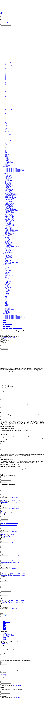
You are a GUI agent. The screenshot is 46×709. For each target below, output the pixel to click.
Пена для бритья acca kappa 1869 (6, 536)
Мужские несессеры (9, 113)
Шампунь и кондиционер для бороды (12, 63)
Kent (6, 148)
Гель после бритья (8, 33)
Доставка (4, 4)
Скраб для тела (8, 97)
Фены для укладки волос (9, 86)
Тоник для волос (8, 81)
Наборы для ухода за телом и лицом (12, 99)
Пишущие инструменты (9, 108)
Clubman (6, 133)
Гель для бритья (8, 32)
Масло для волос (8, 75)
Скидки (4, 8)
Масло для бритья (8, 44)
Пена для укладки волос (9, 82)
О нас (4, 2)
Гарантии (4, 6)
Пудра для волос (8, 79)
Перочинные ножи (8, 110)
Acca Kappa (7, 135)
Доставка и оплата (6, 363)
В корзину (17, 497)
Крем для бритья (8, 29)
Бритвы (6, 34)
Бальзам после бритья (9, 49)
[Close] (0, 661)
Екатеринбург (3, 674)
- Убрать (14, 337)
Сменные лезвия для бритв (10, 42)
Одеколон (7, 101)
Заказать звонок (5, 19)
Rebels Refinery (8, 161)
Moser (6, 150)
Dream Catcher (7, 143)
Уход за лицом (7, 91)
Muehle (6, 122)
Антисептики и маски (9, 98)
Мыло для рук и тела (9, 96)
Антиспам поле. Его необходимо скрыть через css (9, 478)
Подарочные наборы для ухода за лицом (12, 171)
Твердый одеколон (8, 105)
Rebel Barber (7, 136)
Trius (6, 130)
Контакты (4, 10)
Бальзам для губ (8, 90)
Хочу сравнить (4, 337)
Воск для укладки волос (9, 70)
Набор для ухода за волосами (10, 68)
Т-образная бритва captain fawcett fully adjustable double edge (11, 602)
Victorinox (7, 157)
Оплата (4, 5)
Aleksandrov (7, 138)
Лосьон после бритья (9, 31)
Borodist (6, 119)
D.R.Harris (7, 129)
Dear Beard (7, 154)
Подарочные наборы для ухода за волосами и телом (15, 170)
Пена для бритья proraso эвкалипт (6, 513)
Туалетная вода (8, 104)
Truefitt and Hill (8, 140)
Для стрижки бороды (9, 59)
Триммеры (7, 85)
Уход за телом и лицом (7, 88)
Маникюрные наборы (9, 109)
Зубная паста (7, 94)
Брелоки (6, 114)
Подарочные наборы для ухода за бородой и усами (14, 169)
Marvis (6, 151)
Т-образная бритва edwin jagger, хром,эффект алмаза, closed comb (12, 575)
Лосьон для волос (8, 74)
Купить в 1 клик (12, 348)
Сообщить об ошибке (8, 654)
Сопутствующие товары (9, 51)
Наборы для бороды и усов (10, 61)
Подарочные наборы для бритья (11, 168)
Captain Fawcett (8, 125)
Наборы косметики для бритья (11, 47)
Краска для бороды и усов (10, 56)
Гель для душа (7, 93)
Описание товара (6, 362)
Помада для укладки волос (10, 78)
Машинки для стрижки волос (10, 84)
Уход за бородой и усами (7, 52)
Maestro (6, 163)
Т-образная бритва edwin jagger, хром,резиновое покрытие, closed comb (14, 588)
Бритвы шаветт (8, 35)
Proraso (6, 126)
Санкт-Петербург (3, 675)
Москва (2, 0)
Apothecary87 (7, 142)
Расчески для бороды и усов (10, 62)
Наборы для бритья (8, 39)
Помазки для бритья (9, 38)
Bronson (6, 127)
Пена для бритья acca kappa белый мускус (8, 548)
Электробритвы (8, 37)
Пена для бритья (8, 28)
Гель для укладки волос (9, 71)
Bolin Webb (7, 124)
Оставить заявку (4, 664)
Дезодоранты (7, 100)
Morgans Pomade (8, 131)
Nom (6, 153)
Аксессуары (5, 106)
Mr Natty (6, 152)
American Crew (8, 145)
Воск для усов (7, 60)
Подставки (7, 41)
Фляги (6, 112)
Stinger (6, 156)
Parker (6, 155)
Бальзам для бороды (9, 57)
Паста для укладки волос (9, 77)
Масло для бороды (8, 54)
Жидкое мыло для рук (9, 95)
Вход (2, 12)
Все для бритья (5, 26)
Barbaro (6, 139)
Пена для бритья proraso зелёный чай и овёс (8, 525)
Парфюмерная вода (8, 102)
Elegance (6, 144)
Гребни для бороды (8, 58)
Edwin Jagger (7, 121)
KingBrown (7, 146)
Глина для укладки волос (10, 72)
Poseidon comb (7, 137)
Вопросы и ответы (6, 3)
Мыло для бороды (8, 64)
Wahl (6, 149)
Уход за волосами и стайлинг (8, 65)
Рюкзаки (6, 111)
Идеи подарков (5, 166)
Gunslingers (7, 159)
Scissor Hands (7, 165)
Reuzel (6, 141)
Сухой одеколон (8, 103)
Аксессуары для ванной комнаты (11, 115)
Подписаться (4, 614)
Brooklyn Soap (7, 160)
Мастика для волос (8, 76)
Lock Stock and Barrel (9, 128)
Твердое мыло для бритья (10, 46)
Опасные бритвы (8, 36)
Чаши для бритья (8, 40)
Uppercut (6, 132)
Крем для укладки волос (9, 73)
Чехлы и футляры (8, 43)
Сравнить (10, 337)
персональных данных (16, 665)
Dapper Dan (7, 147)
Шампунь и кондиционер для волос (12, 83)
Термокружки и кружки (9, 116)
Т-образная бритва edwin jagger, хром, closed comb (10, 562)
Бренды (4, 117)
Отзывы (4, 9)
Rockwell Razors (8, 123)
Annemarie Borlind (8, 134)
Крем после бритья (8, 30)
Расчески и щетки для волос (10, 67)
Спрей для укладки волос (10, 80)
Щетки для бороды (8, 55)
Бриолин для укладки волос (10, 69)
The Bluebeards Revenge (9, 162)
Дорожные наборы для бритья (10, 48)
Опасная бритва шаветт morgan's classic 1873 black (10, 502)
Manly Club (7, 164)
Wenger (6, 158)
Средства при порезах (9, 45)
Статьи (4, 7)
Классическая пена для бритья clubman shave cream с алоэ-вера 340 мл (13, 491)
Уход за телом (7, 92)
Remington (7, 120)
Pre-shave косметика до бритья (10, 50)
